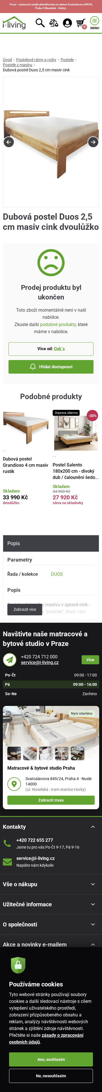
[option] (51, 142)
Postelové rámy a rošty (36, 59)
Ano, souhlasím (51, 1059)
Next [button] (93, 142)
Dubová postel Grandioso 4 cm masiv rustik (25, 465)
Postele (67, 59)
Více (90, 660)
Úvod (7, 59)
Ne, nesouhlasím (51, 1076)
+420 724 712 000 (39, 657)
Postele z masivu (17, 65)
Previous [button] (8, 142)
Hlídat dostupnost (56, 366)
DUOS (57, 574)
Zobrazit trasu (51, 800)
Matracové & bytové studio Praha (41, 768)
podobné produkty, (58, 324)
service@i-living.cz (40, 662)
